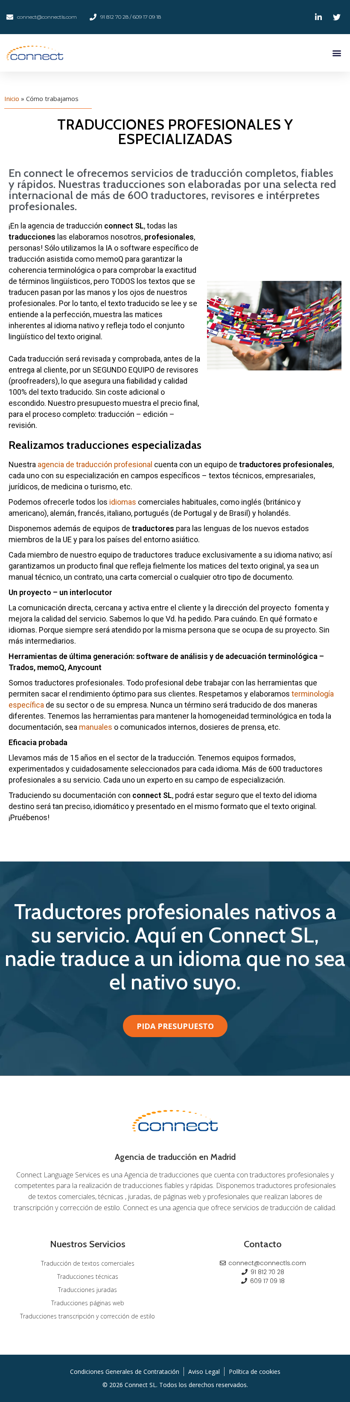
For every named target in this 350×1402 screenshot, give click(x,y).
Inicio (11, 98)
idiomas (122, 501)
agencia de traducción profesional (95, 464)
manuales (95, 727)
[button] (337, 53)
